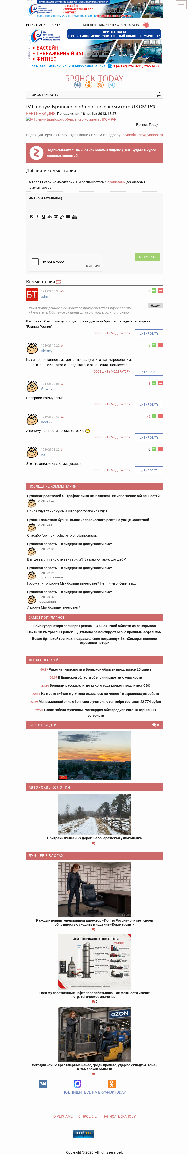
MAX (77, 1084)
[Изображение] (56, 217)
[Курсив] (37, 217)
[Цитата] (68, 217)
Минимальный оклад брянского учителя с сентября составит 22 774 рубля (100, 702)
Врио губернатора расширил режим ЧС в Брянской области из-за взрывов (94, 626)
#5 (62, 291)
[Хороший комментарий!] (154, 290)
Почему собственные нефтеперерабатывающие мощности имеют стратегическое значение (94, 995)
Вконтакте (43, 1084)
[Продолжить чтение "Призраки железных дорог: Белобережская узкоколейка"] (94, 814)
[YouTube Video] (74, 217)
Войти (56, 25)
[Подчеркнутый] (44, 217)
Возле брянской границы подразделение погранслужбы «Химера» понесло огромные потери (94, 641)
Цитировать (149, 333)
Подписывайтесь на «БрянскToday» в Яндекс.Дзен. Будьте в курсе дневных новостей (101, 153)
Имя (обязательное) (45, 198)
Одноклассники (112, 1084)
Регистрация (36, 25)
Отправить (147, 257)
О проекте (87, 1116)
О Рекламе (63, 1116)
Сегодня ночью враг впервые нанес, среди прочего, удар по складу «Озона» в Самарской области (94, 1067)
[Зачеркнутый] (50, 217)
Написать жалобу (119, 1116)
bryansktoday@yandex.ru (142, 135)
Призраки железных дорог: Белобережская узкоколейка (94, 838)
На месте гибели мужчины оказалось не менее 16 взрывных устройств (100, 694)
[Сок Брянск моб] (94, 48)
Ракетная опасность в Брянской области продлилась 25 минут (100, 669)
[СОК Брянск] (94, 9)
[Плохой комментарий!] (160, 290)
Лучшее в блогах (46, 856)
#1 (62, 449)
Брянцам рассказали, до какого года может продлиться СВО (100, 685)
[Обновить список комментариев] (59, 281)
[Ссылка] (62, 217)
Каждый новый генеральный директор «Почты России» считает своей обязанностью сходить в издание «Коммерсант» (94, 922)
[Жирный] (31, 217)
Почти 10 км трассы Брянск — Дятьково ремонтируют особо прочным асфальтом (94, 632)
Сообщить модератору (112, 333)
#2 (62, 416)
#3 (62, 384)
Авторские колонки (49, 787)
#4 (62, 345)
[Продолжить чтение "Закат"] (94, 755)
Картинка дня (40, 113)
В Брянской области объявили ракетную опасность (100, 677)
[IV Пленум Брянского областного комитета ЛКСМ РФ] (94, 119)
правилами (116, 182)
